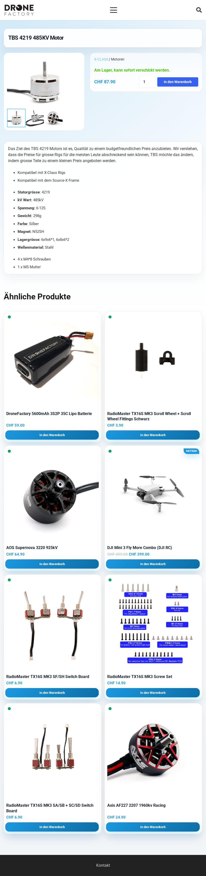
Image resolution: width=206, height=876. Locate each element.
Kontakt (103, 865)
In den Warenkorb (178, 82)
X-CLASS (101, 59)
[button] (113, 10)
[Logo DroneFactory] (19, 10)
